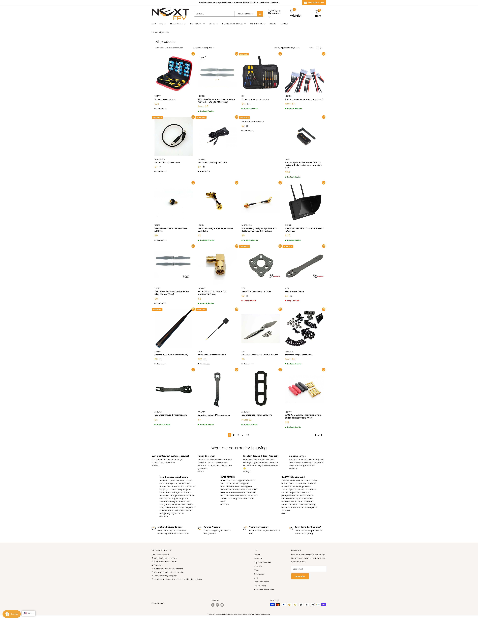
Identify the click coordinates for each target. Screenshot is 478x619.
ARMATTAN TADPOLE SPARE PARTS (256, 415)
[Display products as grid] (317, 48)
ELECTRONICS (196, 23)
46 (247, 435)
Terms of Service (261, 581)
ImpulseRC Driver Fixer (264, 589)
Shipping (258, 566)
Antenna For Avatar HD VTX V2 (212, 354)
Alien (243, 288)
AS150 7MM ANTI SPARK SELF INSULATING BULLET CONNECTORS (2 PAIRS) (303, 416)
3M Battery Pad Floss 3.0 (252, 121)
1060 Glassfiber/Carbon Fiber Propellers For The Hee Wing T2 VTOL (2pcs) (216, 100)
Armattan (289, 351)
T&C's (256, 570)
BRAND (212, 23)
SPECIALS (284, 23)
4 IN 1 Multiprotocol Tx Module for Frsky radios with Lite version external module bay (303, 165)
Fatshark (202, 159)
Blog (256, 578)
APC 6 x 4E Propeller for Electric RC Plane (259, 354)
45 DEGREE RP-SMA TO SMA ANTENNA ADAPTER (170, 229)
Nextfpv (157, 96)
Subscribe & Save (316, 2)
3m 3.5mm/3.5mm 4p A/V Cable (212, 162)
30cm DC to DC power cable (167, 162)
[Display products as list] (321, 48)
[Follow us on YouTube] (222, 605)
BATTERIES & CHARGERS (232, 23)
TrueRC (157, 225)
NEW (154, 23)
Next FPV (157, 351)
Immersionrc (159, 159)
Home (154, 32)
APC (242, 351)
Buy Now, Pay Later (262, 562)
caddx (200, 351)
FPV (161, 23)
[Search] (260, 14)
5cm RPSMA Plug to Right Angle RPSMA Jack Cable (215, 229)
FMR (242, 96)
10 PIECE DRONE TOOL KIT (165, 99)
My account (274, 13)
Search (257, 554)
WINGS (272, 23)
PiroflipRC (245, 118)
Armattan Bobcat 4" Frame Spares (214, 415)
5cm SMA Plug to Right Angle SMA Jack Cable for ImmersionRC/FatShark (259, 229)
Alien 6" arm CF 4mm (294, 291)
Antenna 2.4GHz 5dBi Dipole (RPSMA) (171, 354)
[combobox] (214, 14)
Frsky (287, 159)
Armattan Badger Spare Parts (298, 354)
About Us (258, 558)
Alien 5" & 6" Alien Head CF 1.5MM (256, 291)
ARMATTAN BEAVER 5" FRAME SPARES (170, 415)
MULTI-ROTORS (176, 23)
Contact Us (259, 574)
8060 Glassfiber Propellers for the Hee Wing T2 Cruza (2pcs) (171, 293)
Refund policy (260, 585)
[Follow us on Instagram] (217, 605)
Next (317, 435)
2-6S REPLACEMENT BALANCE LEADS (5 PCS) (304, 99)
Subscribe (300, 576)
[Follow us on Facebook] (212, 605)
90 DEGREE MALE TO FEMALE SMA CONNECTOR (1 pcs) (212, 293)
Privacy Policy (247, 614)
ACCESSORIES (256, 23)
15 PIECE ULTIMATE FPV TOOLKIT (255, 99)
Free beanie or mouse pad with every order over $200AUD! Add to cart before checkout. (239, 2)
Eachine (288, 225)
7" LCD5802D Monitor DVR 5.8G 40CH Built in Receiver (304, 229)
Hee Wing (201, 96)
